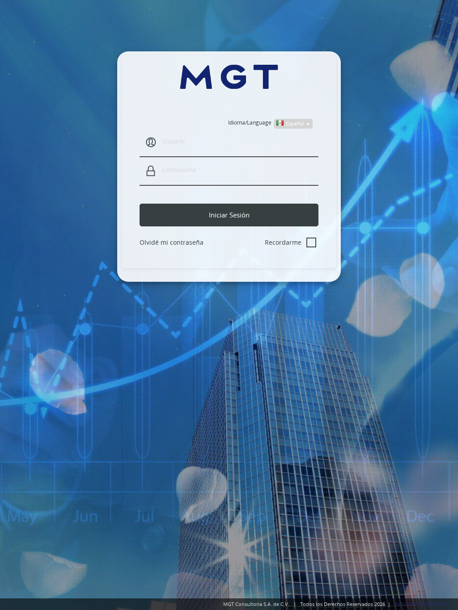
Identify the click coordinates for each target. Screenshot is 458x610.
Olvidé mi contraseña (172, 242)
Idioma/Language (249, 122)
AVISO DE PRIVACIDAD (420, 604)
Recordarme (283, 242)
